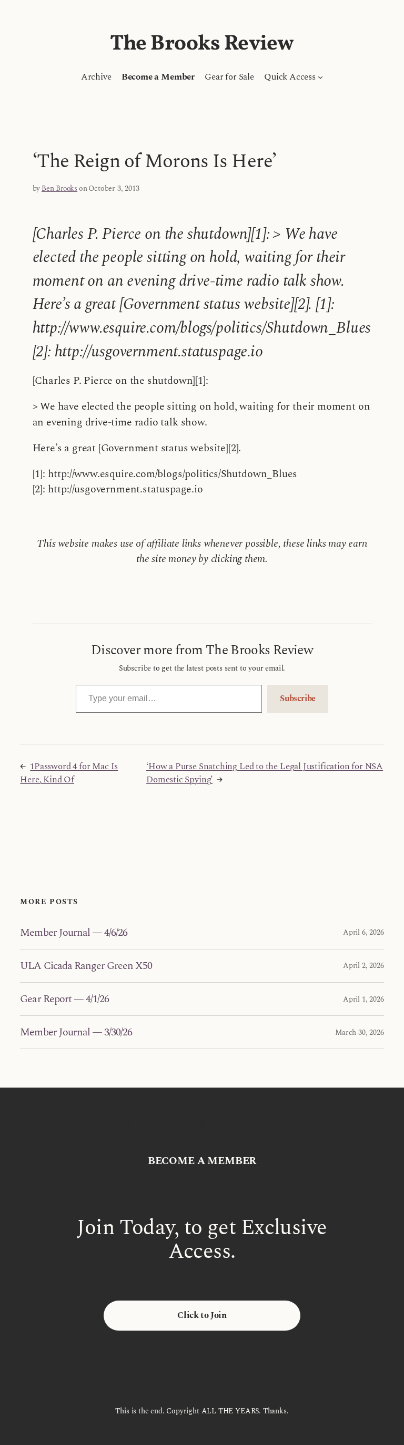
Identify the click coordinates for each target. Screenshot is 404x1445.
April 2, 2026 (363, 965)
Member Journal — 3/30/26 (76, 1032)
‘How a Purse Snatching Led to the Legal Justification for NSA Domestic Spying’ (264, 773)
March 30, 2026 (359, 1032)
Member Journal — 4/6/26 (73, 932)
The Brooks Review (202, 44)
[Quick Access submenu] (320, 77)
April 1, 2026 (363, 999)
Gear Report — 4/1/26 (64, 999)
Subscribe (298, 698)
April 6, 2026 (363, 932)
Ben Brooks (59, 188)
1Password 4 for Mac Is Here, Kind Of (69, 773)
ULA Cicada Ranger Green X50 (86, 966)
